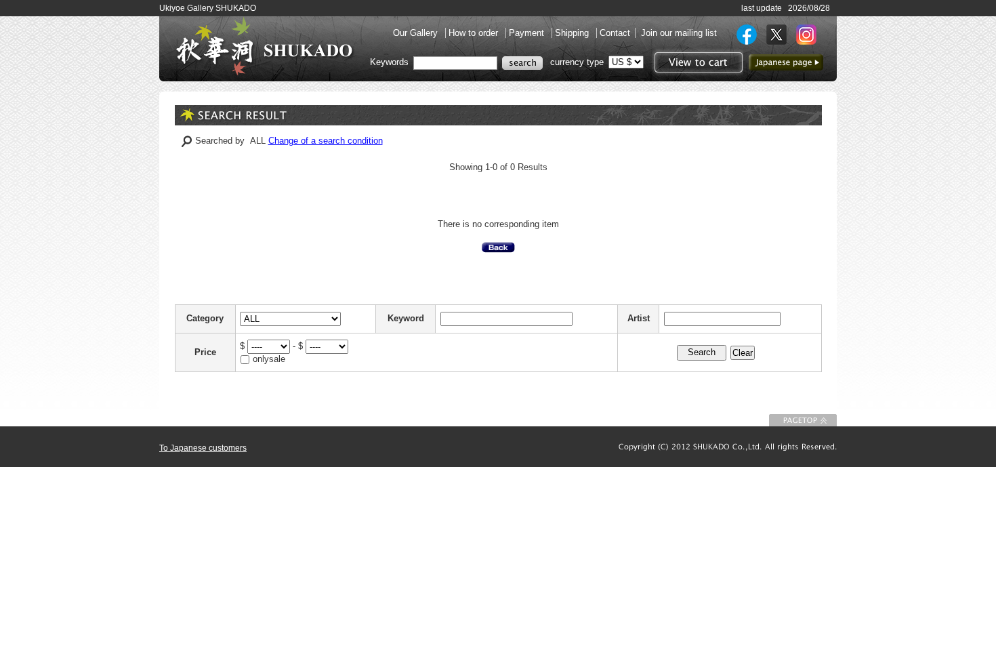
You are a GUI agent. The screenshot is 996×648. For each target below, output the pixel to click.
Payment (528, 33)
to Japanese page (786, 62)
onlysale (269, 359)
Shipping (573, 33)
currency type (577, 62)
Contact (615, 33)
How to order (475, 33)
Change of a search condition (325, 141)
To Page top (803, 420)
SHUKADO (264, 46)
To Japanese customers (203, 448)
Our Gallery (416, 33)
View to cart (696, 62)
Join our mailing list (679, 33)
